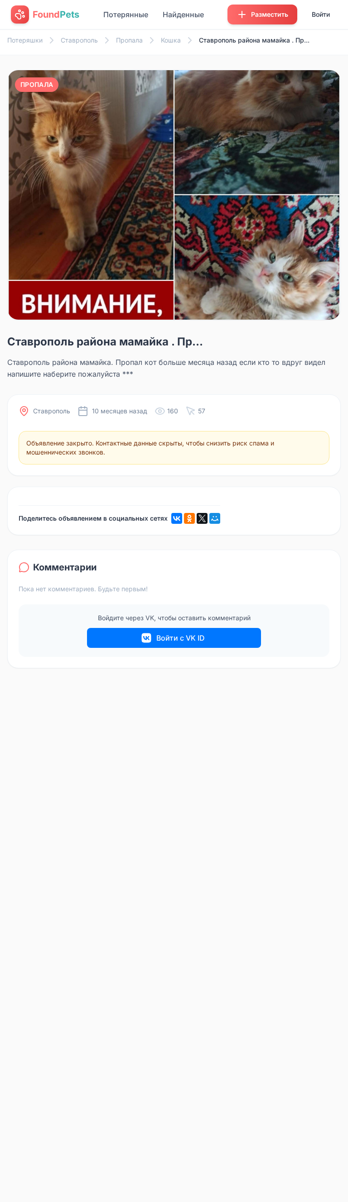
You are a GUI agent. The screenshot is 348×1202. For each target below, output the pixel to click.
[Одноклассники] (189, 518)
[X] (202, 518)
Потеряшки (25, 40)
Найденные (183, 14)
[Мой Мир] (214, 518)
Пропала (129, 40)
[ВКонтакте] (176, 518)
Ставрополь (79, 40)
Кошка (171, 40)
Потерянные (125, 14)
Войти (321, 14)
